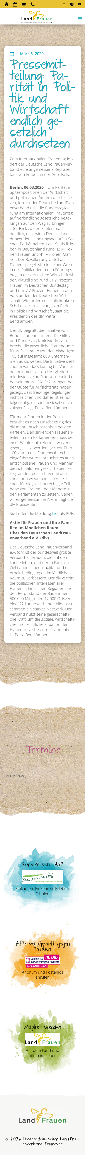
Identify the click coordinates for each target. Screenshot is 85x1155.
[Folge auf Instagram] (72, 4)
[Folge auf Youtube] (80, 4)
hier (55, 513)
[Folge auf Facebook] (64, 4)
